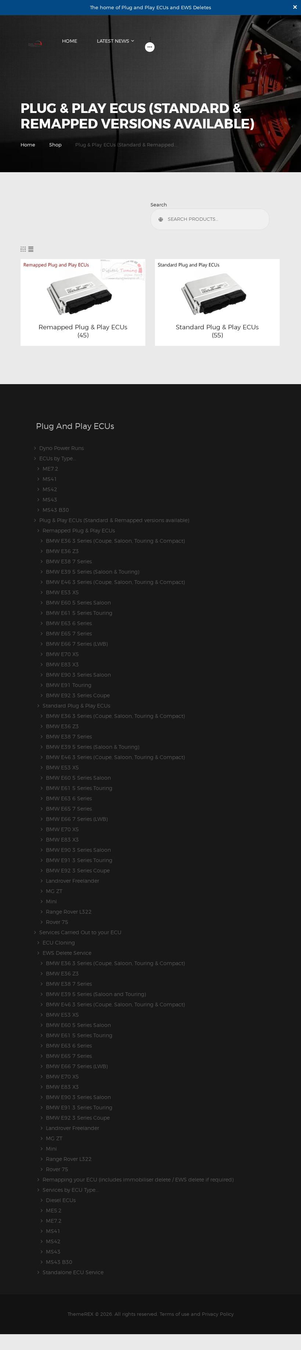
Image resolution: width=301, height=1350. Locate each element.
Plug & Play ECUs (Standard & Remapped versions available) (114, 520)
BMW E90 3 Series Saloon (78, 675)
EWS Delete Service (67, 953)
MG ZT (54, 891)
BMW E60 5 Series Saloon (78, 602)
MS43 (50, 499)
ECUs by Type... (57, 458)
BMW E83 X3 (62, 664)
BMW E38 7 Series (69, 561)
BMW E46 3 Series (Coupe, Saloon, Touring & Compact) (115, 582)
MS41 (50, 479)
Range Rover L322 (69, 911)
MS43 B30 (56, 510)
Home (28, 145)
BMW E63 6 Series (69, 623)
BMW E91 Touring (68, 685)
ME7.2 (50, 468)
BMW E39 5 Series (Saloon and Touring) (96, 994)
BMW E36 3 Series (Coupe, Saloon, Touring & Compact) (115, 541)
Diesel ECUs (61, 1200)
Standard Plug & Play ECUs (217, 327)
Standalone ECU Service (73, 1272)
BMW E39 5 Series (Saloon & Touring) (92, 571)
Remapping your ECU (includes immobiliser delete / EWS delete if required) (138, 1179)
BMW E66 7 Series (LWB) (77, 644)
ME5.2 (54, 1210)
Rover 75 (57, 922)
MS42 (50, 489)
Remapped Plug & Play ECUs (83, 327)
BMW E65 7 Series (69, 633)
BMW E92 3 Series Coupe (78, 695)
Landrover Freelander (72, 881)
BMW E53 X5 (62, 592)
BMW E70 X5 (62, 654)
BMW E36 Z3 (62, 551)
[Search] (162, 219)
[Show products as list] (30, 249)
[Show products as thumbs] (23, 249)
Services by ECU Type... (71, 1190)
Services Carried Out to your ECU (80, 932)
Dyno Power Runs (61, 448)
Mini (51, 901)
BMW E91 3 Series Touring (79, 860)
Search (158, 205)
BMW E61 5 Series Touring (79, 613)
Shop (55, 145)
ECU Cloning (59, 942)
